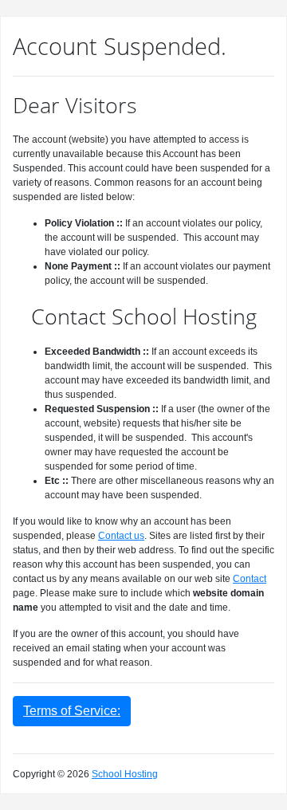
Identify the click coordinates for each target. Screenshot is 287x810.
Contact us (121, 535)
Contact (249, 578)
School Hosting (125, 774)
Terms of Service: (71, 711)
